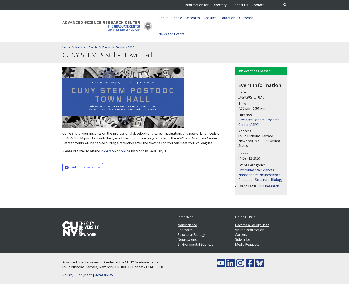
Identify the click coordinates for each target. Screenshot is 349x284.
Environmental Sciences (256, 170)
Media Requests (247, 244)
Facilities (210, 17)
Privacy (67, 275)
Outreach (246, 17)
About (163, 17)
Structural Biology (269, 179)
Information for (197, 4)
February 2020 (125, 47)
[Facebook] (250, 265)
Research (193, 17)
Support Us (239, 4)
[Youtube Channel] (221, 265)
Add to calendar (83, 167)
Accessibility (104, 275)
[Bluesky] (259, 265)
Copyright (84, 275)
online (125, 151)
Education (227, 17)
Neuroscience (269, 175)
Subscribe (242, 239)
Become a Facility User (252, 225)
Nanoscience (248, 175)
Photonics (245, 179)
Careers (241, 234)
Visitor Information (249, 230)
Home (66, 47)
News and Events (171, 34)
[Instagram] (240, 265)
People (176, 17)
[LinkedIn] (230, 265)
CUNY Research (267, 186)
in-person (108, 151)
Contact (258, 4)
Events (106, 47)
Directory (219, 4)
